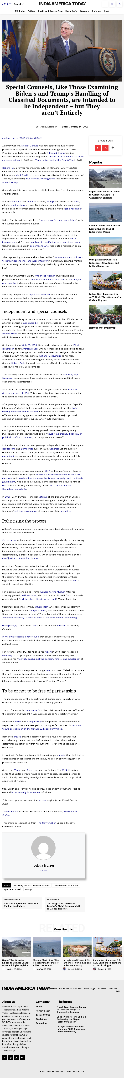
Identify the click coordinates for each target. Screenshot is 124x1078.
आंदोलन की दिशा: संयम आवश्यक (102, 327)
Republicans (8, 448)
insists (62, 755)
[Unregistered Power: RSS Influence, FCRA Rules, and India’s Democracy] (105, 246)
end (75, 580)
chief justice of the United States (20, 558)
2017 (47, 471)
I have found (32, 636)
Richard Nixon (9, 333)
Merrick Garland (29, 145)
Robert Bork (18, 363)
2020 (7, 497)
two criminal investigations (40, 178)
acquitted (66, 511)
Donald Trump (57, 153)
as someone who (39, 246)
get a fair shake (72, 208)
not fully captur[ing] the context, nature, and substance (48, 659)
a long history (34, 721)
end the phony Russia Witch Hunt (38, 599)
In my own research (13, 636)
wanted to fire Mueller (52, 592)
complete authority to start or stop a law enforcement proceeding (40, 617)
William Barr (41, 606)
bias (4, 485)
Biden (18, 721)
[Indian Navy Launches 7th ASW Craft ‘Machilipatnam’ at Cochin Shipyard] (105, 280)
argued (17, 736)
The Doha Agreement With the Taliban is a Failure (21, 905)
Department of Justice (66, 885)
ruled (48, 670)
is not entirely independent (26, 792)
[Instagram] (112, 4)
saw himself (32, 710)
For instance (9, 540)
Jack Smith (22, 175)
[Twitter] (119, 4)
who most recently (45, 275)
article (42, 800)
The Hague (75, 279)
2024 (64, 770)
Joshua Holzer (10, 138)
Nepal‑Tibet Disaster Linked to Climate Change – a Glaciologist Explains (104, 194)
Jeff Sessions (28, 595)
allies (76, 201)
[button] (19, 4)
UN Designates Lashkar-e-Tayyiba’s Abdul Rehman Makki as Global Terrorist (64, 906)
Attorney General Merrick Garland (31, 885)
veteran (43, 497)
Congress (54, 448)
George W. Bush (37, 610)
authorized (8, 456)
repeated (31, 201)
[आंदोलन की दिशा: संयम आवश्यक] (105, 314)
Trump (50, 201)
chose (35, 625)
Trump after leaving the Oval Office (54, 160)
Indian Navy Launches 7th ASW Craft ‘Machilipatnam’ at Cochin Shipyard (105, 297)
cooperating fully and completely (58, 220)
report (48, 651)
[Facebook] (105, 4)
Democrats (27, 448)
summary (7, 655)
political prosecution (26, 511)
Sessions (61, 625)
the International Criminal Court (48, 279)
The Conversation (46, 823)
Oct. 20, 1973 (29, 345)
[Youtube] (22, 1057)
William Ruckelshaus (50, 356)
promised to (9, 283)
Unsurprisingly (9, 625)
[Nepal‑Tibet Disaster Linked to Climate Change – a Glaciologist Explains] (105, 178)
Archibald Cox (29, 348)
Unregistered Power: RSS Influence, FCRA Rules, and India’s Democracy (104, 262)
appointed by (30, 323)
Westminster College (30, 138)
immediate (15, 201)
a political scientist (39, 294)
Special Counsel (12, 889)
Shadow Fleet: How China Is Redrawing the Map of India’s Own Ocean (104, 228)
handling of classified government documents (55, 242)
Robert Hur (8, 168)
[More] (112, 148)
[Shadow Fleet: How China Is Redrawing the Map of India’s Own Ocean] (105, 212)
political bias (18, 205)
